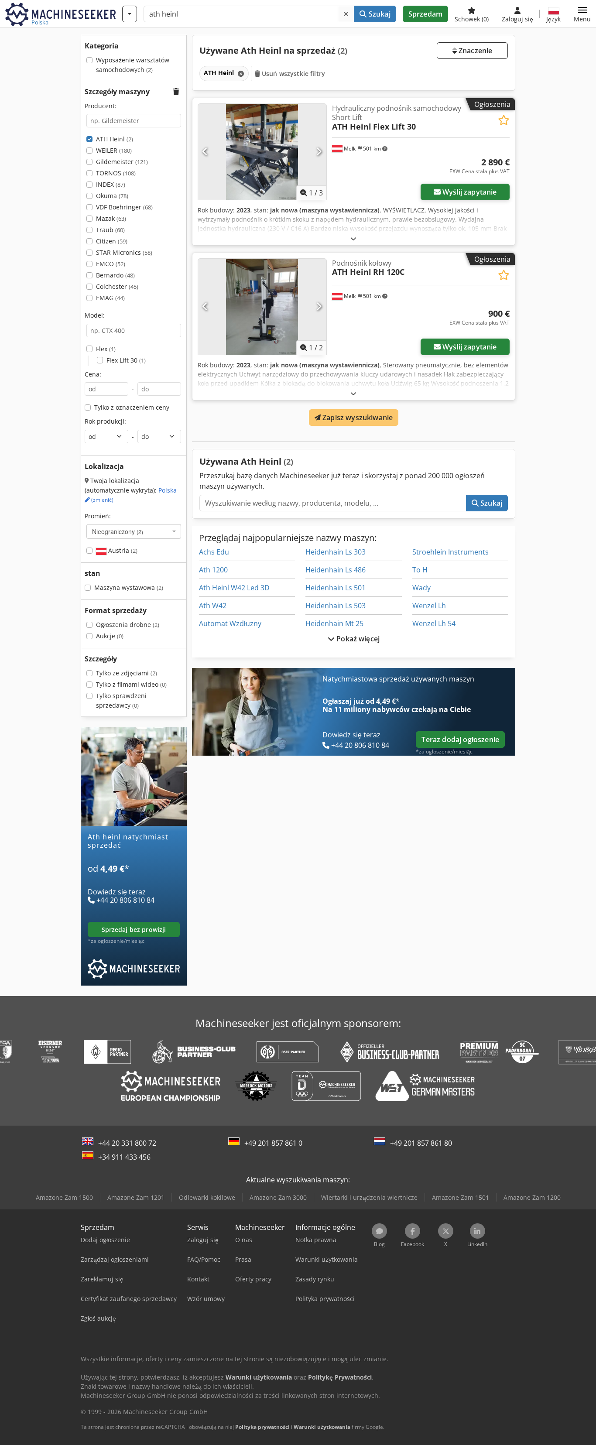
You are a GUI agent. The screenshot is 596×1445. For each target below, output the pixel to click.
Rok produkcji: (105, 421)
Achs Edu (214, 552)
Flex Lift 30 (126, 360)
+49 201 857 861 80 (421, 1143)
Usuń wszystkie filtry (292, 73)
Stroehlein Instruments (450, 552)
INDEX (110, 184)
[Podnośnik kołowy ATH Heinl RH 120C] (262, 307)
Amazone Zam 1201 (135, 1197)
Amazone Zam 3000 (278, 1197)
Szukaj (378, 14)
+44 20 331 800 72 (127, 1143)
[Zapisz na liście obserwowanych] (504, 120)
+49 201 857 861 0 (273, 1143)
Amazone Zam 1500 (64, 1197)
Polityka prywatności (262, 1427)
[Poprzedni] (205, 152)
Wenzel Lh (429, 605)
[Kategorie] (129, 14)
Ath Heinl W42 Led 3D (234, 587)
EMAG (110, 298)
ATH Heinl (114, 139)
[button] (582, 14)
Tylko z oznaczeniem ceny (131, 407)
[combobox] (133, 531)
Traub (110, 230)
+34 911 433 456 (124, 1157)
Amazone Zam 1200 (532, 1197)
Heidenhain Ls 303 (335, 552)
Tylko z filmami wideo (131, 684)
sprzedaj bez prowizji (134, 929)
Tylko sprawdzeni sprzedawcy (121, 700)
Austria (121, 550)
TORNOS (116, 173)
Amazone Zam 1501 (460, 1197)
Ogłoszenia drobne (127, 624)
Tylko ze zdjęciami (126, 673)
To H (420, 570)
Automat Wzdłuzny (230, 623)
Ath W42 (212, 605)
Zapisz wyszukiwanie (357, 417)
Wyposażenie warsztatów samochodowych (132, 65)
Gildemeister (122, 162)
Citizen (111, 241)
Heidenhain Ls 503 (335, 605)
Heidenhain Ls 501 (335, 587)
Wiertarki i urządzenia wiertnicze (369, 1197)
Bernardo (115, 275)
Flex (106, 349)
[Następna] (318, 152)
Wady (421, 587)
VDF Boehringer (124, 207)
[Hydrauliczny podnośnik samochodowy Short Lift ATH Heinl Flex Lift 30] (262, 152)
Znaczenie (475, 50)
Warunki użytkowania (322, 1427)
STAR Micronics (124, 252)
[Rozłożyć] (353, 238)
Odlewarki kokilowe (207, 1197)
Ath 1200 (213, 570)
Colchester (117, 286)
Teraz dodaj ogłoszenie (460, 739)
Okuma (112, 196)
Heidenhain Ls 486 (335, 570)
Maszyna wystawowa (128, 587)
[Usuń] (346, 14)
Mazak (111, 218)
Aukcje (109, 636)
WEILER (114, 150)
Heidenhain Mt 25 (334, 623)
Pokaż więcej (357, 639)
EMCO (110, 264)
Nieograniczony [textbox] (117, 531)
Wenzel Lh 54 (434, 623)
